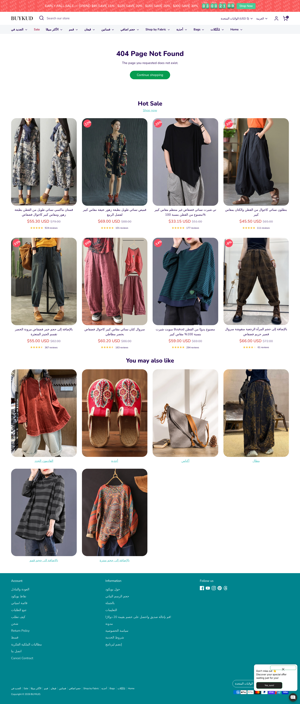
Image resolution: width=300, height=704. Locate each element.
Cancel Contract (22, 658)
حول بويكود (112, 589)
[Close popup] (283, 668)
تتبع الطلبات (18, 610)
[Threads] (225, 588)
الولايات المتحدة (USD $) (235, 19)
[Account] (276, 18)
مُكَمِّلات (216, 29)
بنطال (256, 461)
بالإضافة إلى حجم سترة (115, 560)
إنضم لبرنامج (113, 644)
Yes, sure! (269, 685)
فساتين (106, 29)
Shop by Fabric (156, 29)
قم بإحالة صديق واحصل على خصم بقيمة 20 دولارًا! (138, 617)
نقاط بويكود (18, 596)
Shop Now (246, 6)
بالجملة (110, 603)
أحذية (180, 29)
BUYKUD (35, 694)
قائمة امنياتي (19, 603)
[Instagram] (214, 588)
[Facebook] (202, 588)
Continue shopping (150, 75)
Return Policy (20, 631)
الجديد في (17, 29)
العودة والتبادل (20, 589)
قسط (14, 637)
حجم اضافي (128, 29)
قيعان (88, 29)
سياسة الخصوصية (116, 631)
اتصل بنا (16, 651)
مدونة (109, 624)
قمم (72, 29)
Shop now (150, 110)
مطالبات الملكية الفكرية (26, 644)
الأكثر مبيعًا (53, 29)
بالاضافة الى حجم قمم (44, 560)
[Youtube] (208, 588)
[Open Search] (41, 17)
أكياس (185, 461)
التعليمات (111, 610)
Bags (197, 29)
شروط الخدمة (114, 637)
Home (234, 29)
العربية (260, 19)
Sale (37, 29)
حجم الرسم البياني (117, 596)
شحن (14, 624)
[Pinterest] (220, 588)
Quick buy (44, 200)
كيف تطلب (18, 617)
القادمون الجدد (44, 461)
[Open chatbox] (293, 697)
